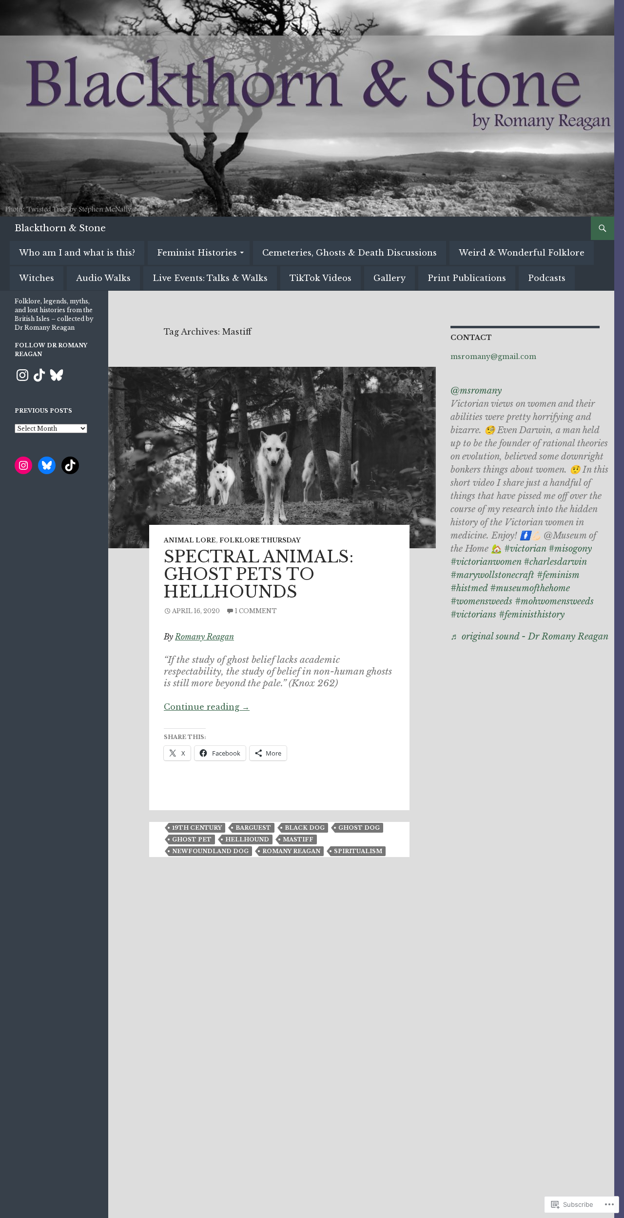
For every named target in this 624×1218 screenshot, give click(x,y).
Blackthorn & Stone (60, 228)
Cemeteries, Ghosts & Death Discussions (349, 253)
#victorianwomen (485, 562)
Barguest (253, 827)
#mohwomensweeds (554, 601)
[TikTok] (39, 375)
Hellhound (247, 839)
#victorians (473, 614)
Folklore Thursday (260, 540)
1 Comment (256, 611)
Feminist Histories (197, 253)
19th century (197, 827)
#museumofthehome (530, 588)
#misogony (570, 548)
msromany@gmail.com (493, 356)
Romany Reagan (204, 636)
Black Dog (305, 827)
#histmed (469, 588)
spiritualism (358, 851)
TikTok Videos (320, 278)
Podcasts (547, 278)
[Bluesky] (56, 375)
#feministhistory (532, 614)
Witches (36, 278)
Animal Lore (190, 540)
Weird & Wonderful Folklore (522, 253)
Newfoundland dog (210, 851)
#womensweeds (481, 601)
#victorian (525, 548)
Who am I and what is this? (77, 253)
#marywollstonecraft (492, 575)
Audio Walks (103, 278)
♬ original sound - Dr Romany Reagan (529, 636)
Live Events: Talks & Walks (210, 278)
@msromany (476, 390)
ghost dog (359, 827)
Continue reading (207, 707)
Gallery (389, 278)
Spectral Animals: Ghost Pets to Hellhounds (258, 574)
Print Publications (467, 278)
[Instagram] (22, 375)
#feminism (558, 575)
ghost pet (192, 839)
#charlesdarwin (555, 562)
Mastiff (298, 839)
